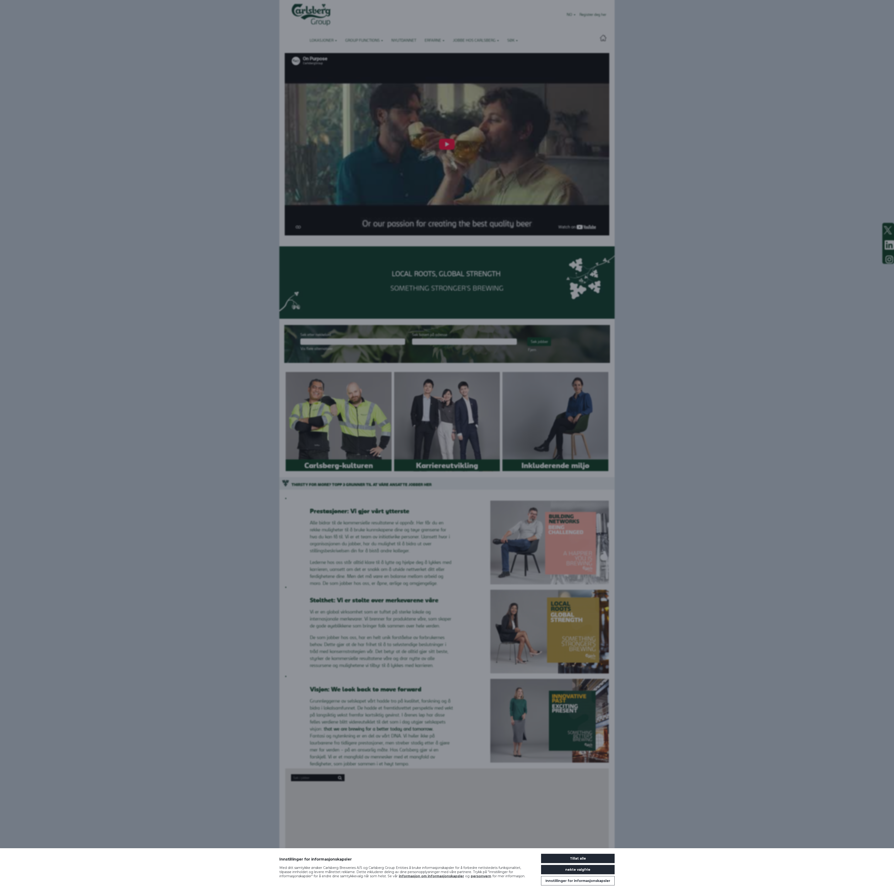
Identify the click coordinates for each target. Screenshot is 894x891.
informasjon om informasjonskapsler (431, 876)
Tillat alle (578, 858)
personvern (481, 876)
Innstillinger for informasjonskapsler (577, 881)
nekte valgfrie (577, 870)
